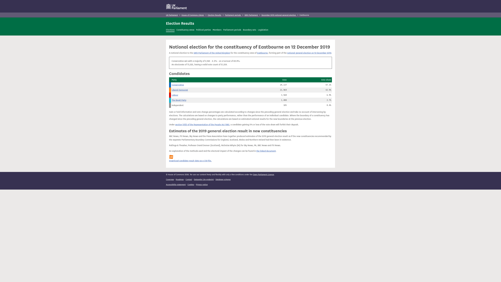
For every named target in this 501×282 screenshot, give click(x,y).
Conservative (178, 85)
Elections (170, 30)
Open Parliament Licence (263, 175)
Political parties (203, 30)
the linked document (266, 151)
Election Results (214, 15)
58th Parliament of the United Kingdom (212, 53)
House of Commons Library (192, 15)
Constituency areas (185, 30)
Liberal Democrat (180, 90)
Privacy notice (202, 185)
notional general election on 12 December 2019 (309, 53)
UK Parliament (172, 15)
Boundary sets (249, 30)
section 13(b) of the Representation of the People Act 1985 (202, 124)
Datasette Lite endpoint (204, 179)
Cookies (190, 185)
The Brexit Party (179, 100)
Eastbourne (262, 53)
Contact (189, 179)
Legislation (263, 30)
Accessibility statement (176, 185)
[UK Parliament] (176, 6)
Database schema (223, 179)
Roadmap (180, 179)
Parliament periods (233, 15)
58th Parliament (251, 15)
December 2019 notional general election (278, 15)
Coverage (170, 179)
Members (217, 30)
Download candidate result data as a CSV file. (190, 161)
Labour (175, 95)
